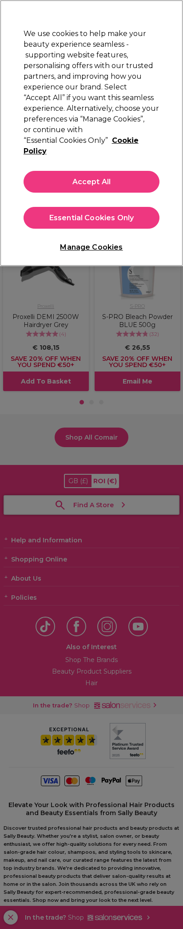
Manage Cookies (91, 247)
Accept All (91, 182)
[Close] (172, 12)
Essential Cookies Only (91, 218)
